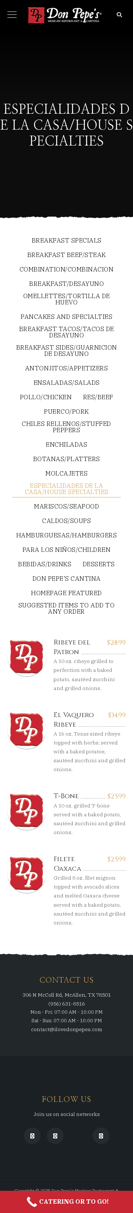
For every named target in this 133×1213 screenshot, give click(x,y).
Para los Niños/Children (67, 550)
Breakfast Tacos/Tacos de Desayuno (66, 332)
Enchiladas (66, 445)
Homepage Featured (66, 593)
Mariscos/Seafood (66, 506)
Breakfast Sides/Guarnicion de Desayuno (66, 351)
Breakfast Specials (67, 240)
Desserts (99, 564)
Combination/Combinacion (67, 269)
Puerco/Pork (66, 412)
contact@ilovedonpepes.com (66, 1029)
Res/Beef (98, 397)
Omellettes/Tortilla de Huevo (66, 299)
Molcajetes (66, 473)
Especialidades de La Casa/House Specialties (67, 489)
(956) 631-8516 (66, 1003)
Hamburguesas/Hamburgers (66, 535)
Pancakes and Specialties (66, 317)
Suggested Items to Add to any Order (66, 609)
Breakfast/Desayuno (66, 284)
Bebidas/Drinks (44, 564)
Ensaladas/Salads (67, 383)
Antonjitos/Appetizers (66, 368)
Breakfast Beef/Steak (66, 255)
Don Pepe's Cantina (67, 579)
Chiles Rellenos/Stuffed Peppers (66, 427)
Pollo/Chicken (46, 397)
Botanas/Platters (66, 459)
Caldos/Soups (66, 521)
